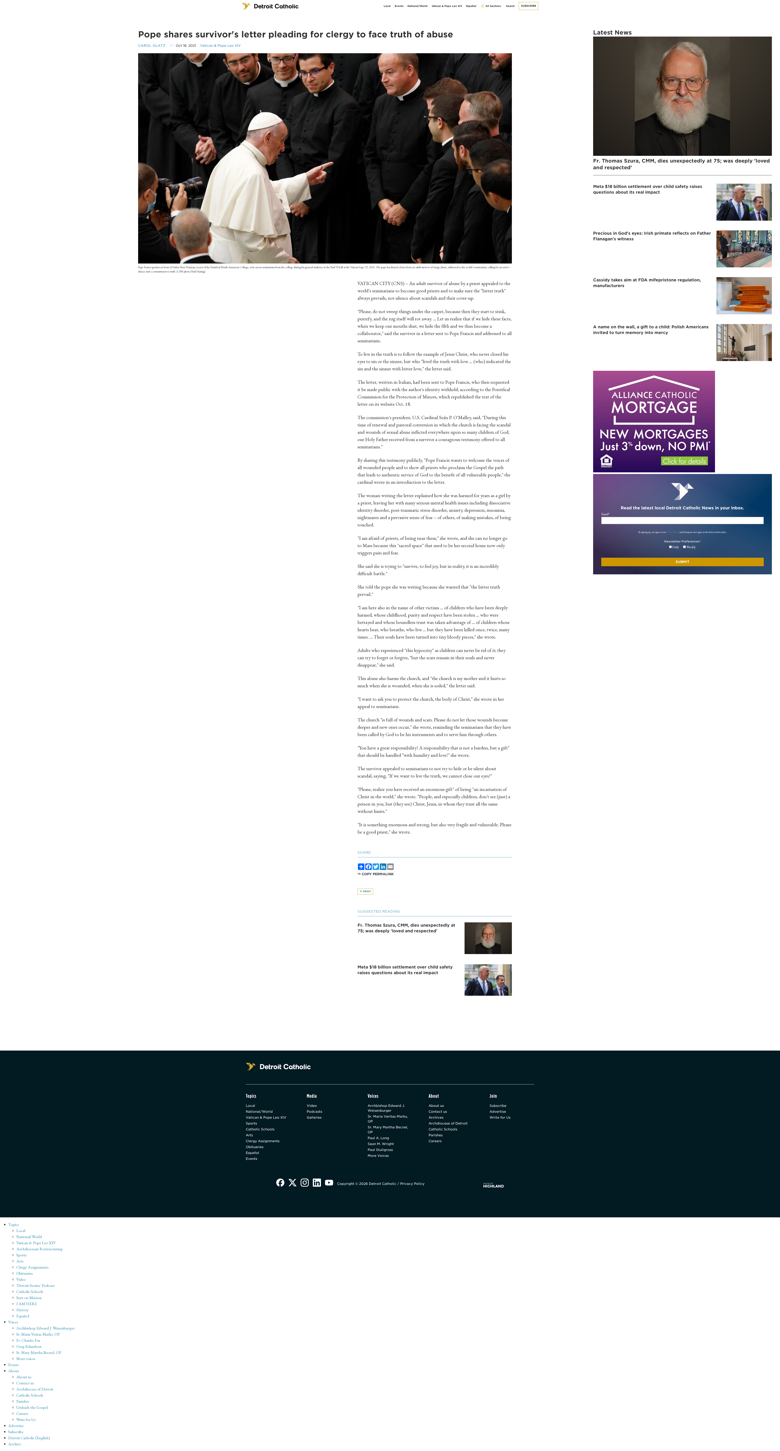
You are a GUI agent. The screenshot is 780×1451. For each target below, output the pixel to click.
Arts (249, 1135)
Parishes (436, 1135)
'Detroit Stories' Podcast (35, 1285)
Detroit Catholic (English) (29, 1437)
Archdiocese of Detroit (448, 1123)
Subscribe (528, 5)
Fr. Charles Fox (28, 1340)
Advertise (498, 1112)
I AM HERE (26, 1303)
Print (366, 891)
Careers (435, 1141)
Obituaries (254, 1147)
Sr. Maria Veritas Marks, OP (388, 1119)
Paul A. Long (378, 1138)
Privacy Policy (672, 532)
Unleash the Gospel (32, 1407)
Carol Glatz (152, 46)
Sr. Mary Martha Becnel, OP (388, 1129)
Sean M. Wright (381, 1144)
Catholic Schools (260, 1129)
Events (399, 6)
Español (471, 6)
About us (436, 1106)
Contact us (438, 1112)
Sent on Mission (29, 1297)
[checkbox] (682, 547)
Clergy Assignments (263, 1141)
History (22, 1309)
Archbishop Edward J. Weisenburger (386, 1108)
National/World (417, 6)
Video (312, 1106)
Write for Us (500, 1117)
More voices (25, 1358)
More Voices (378, 1156)
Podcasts (314, 1112)
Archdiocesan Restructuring (39, 1248)
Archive (14, 1444)
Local (387, 6)
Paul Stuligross (380, 1150)
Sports (251, 1123)
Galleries (314, 1117)
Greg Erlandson (29, 1346)
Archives (436, 1117)
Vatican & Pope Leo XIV (447, 6)
